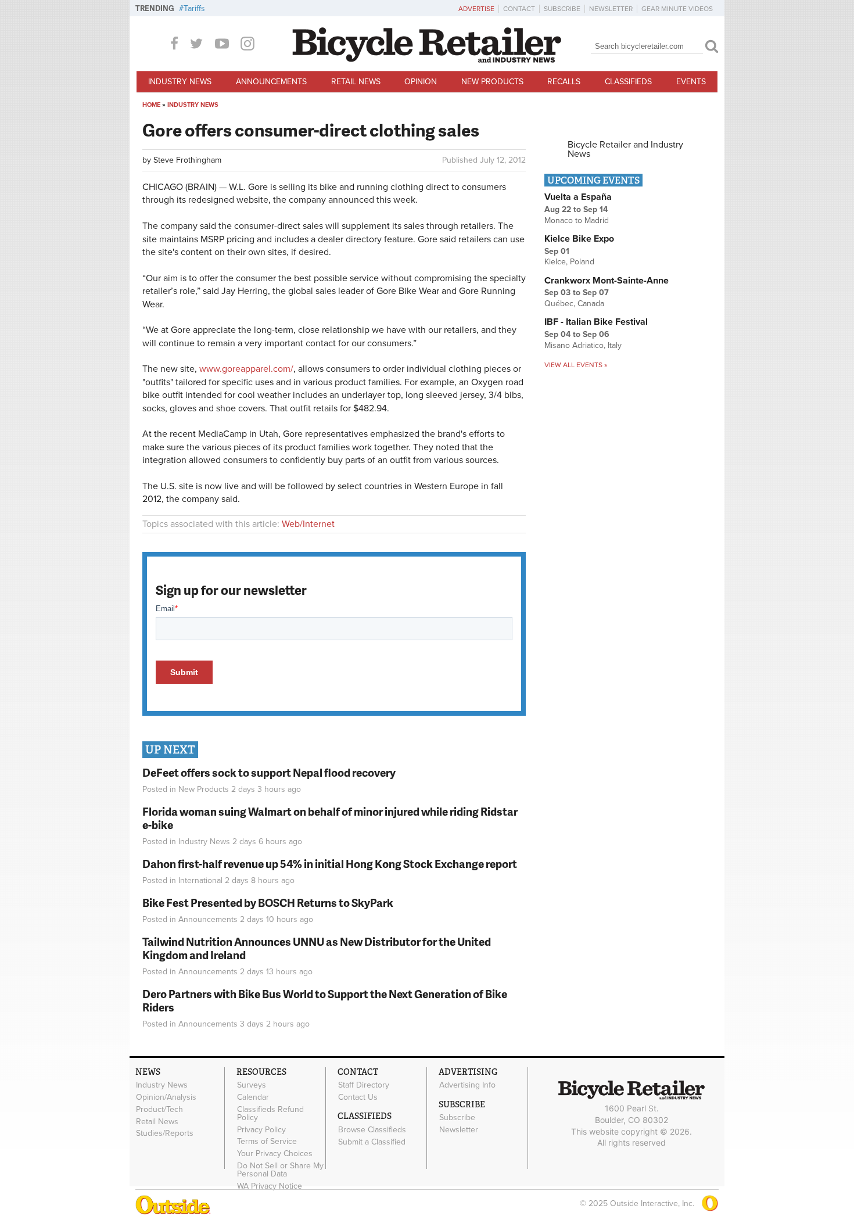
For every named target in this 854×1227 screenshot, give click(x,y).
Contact (519, 9)
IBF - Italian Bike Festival (596, 322)
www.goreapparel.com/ (246, 369)
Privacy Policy (261, 1129)
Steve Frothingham (187, 160)
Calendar (253, 1097)
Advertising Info (467, 1085)
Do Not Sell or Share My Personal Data (280, 1170)
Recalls (563, 82)
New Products (492, 82)
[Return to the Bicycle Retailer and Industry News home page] (427, 60)
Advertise (476, 9)
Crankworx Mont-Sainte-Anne (606, 280)
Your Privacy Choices (275, 1153)
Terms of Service (267, 1141)
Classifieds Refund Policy (270, 1113)
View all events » (575, 365)
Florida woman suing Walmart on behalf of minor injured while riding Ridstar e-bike (330, 818)
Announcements (271, 82)
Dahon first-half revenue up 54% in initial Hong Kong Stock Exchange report (329, 863)
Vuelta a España (578, 197)
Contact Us (358, 1097)
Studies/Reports (164, 1133)
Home (151, 105)
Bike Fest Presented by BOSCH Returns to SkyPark (267, 902)
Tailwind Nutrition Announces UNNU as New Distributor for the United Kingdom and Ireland (316, 948)
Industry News (179, 82)
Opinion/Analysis (166, 1097)
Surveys (251, 1085)
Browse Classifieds (372, 1129)
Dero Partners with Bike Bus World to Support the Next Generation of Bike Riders (324, 1000)
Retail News (356, 82)
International (200, 880)
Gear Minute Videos (677, 9)
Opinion (420, 82)
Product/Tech (159, 1109)
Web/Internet (308, 524)
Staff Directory (363, 1085)
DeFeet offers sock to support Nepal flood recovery (269, 772)
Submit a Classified (372, 1141)
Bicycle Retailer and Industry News (625, 149)
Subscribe (562, 9)
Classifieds (628, 82)
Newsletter (611, 9)
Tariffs (194, 8)
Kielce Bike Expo (579, 239)
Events (691, 82)
